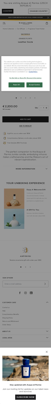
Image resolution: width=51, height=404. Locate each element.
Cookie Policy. (33, 72)
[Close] (46, 351)
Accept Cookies (34, 85)
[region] (25, 73)
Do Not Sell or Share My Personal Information (25, 78)
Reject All (16, 85)
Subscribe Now (25, 397)
